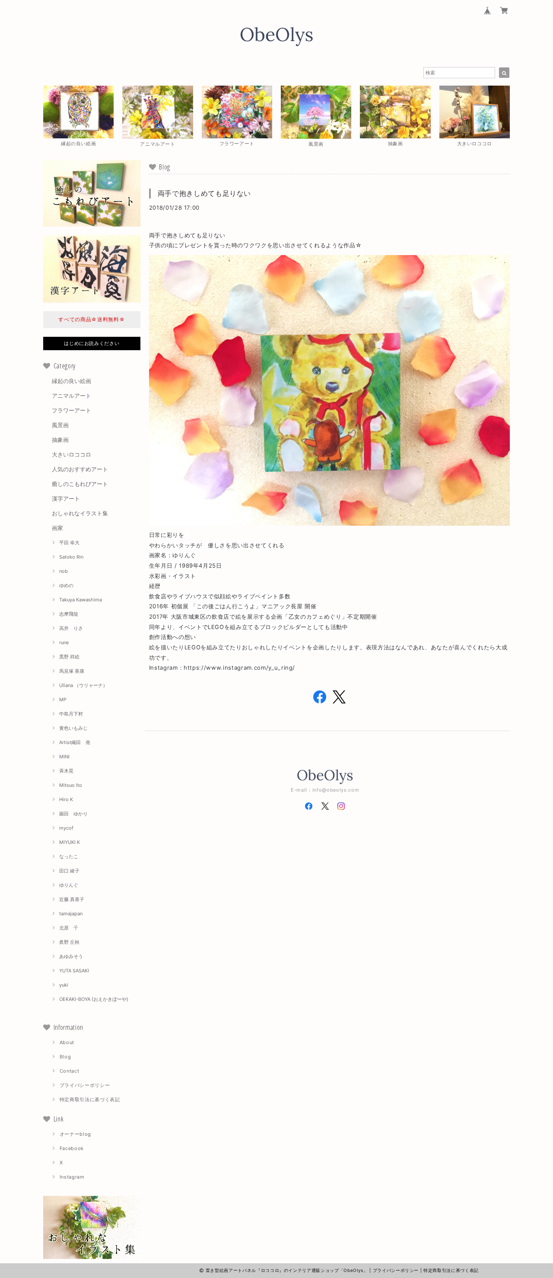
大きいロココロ (71, 454)
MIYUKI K (69, 842)
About (67, 1042)
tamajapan (71, 914)
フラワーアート (71, 410)
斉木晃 (66, 771)
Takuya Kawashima (80, 600)
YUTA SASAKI (74, 971)
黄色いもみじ (73, 728)
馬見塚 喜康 (71, 671)
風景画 (60, 425)
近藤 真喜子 (71, 899)
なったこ (68, 856)
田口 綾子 (69, 871)
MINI (64, 757)
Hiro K (66, 799)
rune (64, 642)
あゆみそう (71, 956)
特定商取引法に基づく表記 (90, 1099)
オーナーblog (75, 1134)
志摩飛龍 (68, 614)
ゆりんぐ (68, 885)
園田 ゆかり (73, 814)
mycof (66, 828)
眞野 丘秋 (69, 942)
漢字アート (66, 498)
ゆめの (66, 585)
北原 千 (68, 928)
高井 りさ (71, 628)
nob (63, 571)
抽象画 (60, 439)
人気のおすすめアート (80, 469)
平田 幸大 (69, 543)
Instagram (72, 1177)
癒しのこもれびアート (80, 483)
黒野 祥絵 (69, 657)
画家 (57, 527)
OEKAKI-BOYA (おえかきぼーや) (93, 999)
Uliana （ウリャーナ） (83, 685)
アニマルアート (71, 395)
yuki (63, 985)
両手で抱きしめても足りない (204, 193)
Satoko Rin (71, 557)
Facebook (72, 1148)
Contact (69, 1071)
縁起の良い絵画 (71, 380)
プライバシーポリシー (85, 1085)
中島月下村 (71, 714)
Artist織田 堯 (74, 742)
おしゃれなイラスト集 (80, 513)
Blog (65, 1057)
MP (63, 700)
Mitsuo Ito (70, 785)
